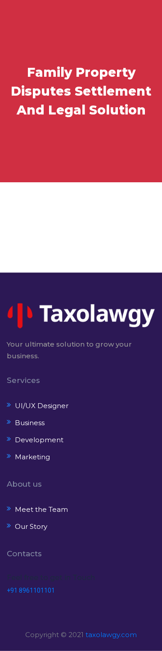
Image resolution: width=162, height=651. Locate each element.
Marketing (32, 457)
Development (39, 439)
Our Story (31, 526)
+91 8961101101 (31, 590)
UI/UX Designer (41, 405)
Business (30, 422)
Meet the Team (41, 509)
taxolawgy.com (111, 634)
